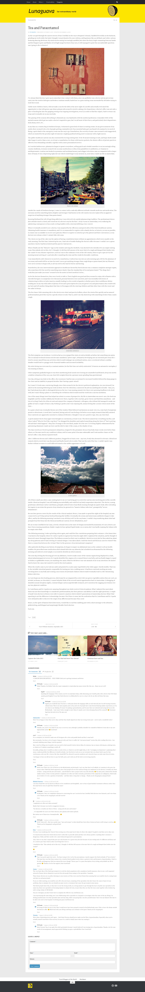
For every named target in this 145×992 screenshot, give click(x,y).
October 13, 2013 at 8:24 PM (48, 717)
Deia (34, 830)
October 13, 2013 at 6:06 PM (51, 684)
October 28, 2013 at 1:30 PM (53, 691)
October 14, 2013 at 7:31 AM (51, 765)
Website (32, 959)
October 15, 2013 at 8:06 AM (51, 905)
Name (32, 953)
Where (41, 2)
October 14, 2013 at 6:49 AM (44, 735)
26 (86, 637)
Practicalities (50, 2)
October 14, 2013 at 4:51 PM (44, 830)
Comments (35, 671)
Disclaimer (83, 979)
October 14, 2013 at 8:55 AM (51, 781)
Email (76, 953)
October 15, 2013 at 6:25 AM (45, 869)
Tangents (60, 2)
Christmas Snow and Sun (95, 658)
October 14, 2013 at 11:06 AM (51, 791)
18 (116, 20)
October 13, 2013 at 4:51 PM (45, 676)
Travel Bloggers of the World (68, 979)
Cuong (35, 869)
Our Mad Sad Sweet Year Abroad (68, 658)
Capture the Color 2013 (35, 658)
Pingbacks (48, 671)
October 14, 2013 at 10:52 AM (43, 801)
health (33, 617)
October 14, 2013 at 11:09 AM (51, 820)
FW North (33, 32)
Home (28, 2)
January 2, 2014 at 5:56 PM (45, 915)
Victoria (35, 915)
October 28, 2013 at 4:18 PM (59, 701)
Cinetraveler (36, 717)
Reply (34, 681)
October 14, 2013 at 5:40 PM (51, 855)
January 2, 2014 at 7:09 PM (50, 925)
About (34, 2)
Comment (33, 941)
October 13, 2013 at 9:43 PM (51, 725)
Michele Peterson (38, 781)
